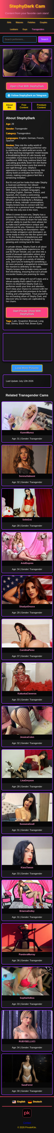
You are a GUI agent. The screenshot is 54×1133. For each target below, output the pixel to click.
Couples (43, 22)
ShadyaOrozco (27, 606)
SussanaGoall (27, 824)
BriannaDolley (27, 911)
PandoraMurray (27, 954)
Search (44, 39)
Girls (9, 22)
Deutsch (37, 1101)
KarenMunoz (27, 432)
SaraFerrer (27, 1085)
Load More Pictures (27, 368)
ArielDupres (27, 563)
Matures (19, 22)
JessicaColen (27, 737)
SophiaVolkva (27, 998)
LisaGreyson (27, 780)
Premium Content (41, 106)
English (21, 1101)
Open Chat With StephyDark (27, 86)
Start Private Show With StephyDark (27, 312)
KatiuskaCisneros (27, 693)
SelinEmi (27, 519)
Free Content (24, 106)
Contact (27, 1122)
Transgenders (38, 29)
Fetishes (31, 22)
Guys (25, 29)
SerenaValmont (27, 476)
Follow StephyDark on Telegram (29, 95)
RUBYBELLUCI (27, 1041)
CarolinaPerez (27, 650)
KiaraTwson (27, 867)
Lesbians (14, 29)
